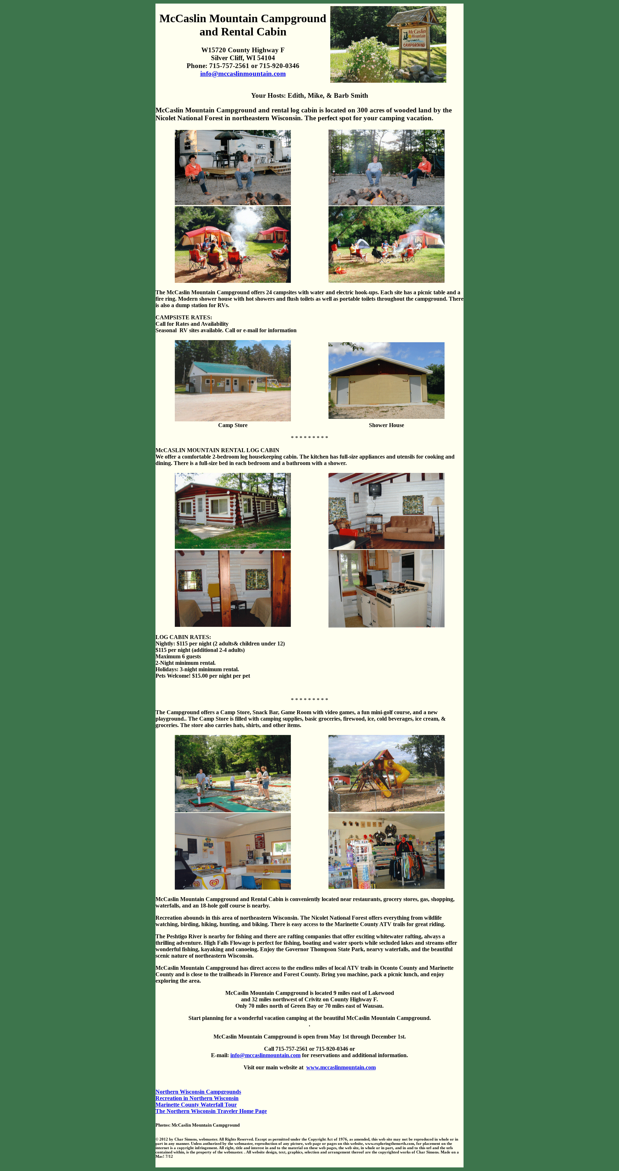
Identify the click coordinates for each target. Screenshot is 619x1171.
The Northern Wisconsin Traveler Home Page (211, 1111)
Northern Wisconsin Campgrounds (198, 1092)
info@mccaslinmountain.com (243, 73)
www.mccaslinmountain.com (341, 1067)
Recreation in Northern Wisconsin (197, 1098)
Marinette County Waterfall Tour (196, 1105)
